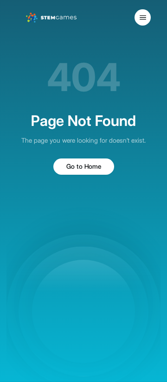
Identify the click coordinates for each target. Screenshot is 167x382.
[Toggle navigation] (143, 17)
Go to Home (83, 166)
